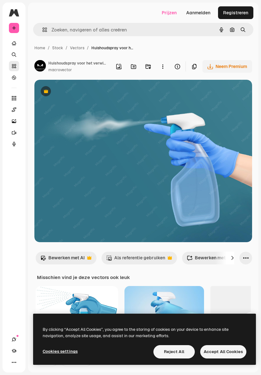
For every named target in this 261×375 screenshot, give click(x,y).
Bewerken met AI (62, 259)
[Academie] (14, 351)
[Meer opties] (162, 66)
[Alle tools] (14, 98)
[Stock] (14, 66)
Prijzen (169, 13)
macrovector (60, 69)
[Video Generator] (14, 132)
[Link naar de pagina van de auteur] (40, 66)
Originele (76, 92)
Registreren (235, 13)
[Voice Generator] (14, 144)
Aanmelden (198, 13)
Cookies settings (60, 351)
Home (39, 48)
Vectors (77, 48)
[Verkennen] (14, 77)
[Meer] (14, 362)
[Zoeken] (14, 55)
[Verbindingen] (14, 339)
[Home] (14, 43)
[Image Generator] (14, 121)
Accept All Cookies (223, 351)
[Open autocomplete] (42, 29)
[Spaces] (14, 110)
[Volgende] (232, 258)
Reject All (174, 351)
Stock (57, 48)
